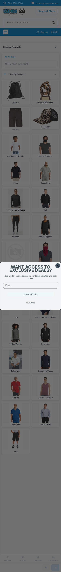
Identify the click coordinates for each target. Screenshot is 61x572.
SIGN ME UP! (30, 294)
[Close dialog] (57, 265)
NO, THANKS (30, 303)
